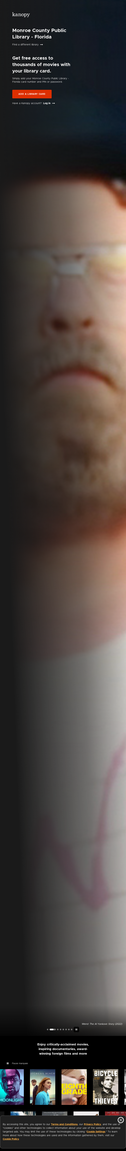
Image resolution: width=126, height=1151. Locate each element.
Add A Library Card (31, 94)
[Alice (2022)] (60, 1029)
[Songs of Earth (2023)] (55, 1029)
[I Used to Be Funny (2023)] (47, 1029)
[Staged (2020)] (63, 1029)
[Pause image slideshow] (76, 1029)
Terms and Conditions (64, 1124)
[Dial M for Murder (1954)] (66, 1029)
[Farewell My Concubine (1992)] (69, 1029)
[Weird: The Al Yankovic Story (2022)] (50, 1029)
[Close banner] (120, 1120)
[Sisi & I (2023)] (71, 1029)
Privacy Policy (92, 1124)
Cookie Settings (96, 1131)
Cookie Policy (11, 1139)
